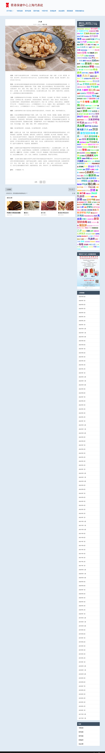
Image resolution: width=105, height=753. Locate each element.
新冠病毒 (93, 136)
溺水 (88, 87)
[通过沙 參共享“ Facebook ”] (40, 182)
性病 (85, 44)
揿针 (85, 202)
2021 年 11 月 (82, 525)
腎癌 (86, 166)
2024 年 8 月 (82, 393)
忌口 (87, 47)
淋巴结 (95, 207)
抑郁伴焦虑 (89, 81)
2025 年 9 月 (82, 340)
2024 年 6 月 (82, 401)
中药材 (96, 236)
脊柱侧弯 (94, 28)
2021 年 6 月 (82, 545)
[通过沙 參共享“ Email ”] (44, 182)
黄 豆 (86, 163)
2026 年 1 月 (82, 324)
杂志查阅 (61, 11)
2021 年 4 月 (82, 553)
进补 (96, 53)
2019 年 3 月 (82, 654)
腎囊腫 (84, 158)
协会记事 (81, 744)
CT (88, 98)
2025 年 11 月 (82, 332)
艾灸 (97, 31)
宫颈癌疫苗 (95, 228)
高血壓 (81, 125)
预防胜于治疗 (92, 144)
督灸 (82, 176)
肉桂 (89, 202)
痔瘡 (78, 102)
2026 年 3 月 (82, 316)
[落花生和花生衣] (66, 205)
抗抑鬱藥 (82, 156)
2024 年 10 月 (82, 385)
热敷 (88, 231)
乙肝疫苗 (89, 210)
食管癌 (94, 111)
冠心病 (92, 89)
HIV (92, 45)
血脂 (86, 175)
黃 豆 (95, 147)
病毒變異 (79, 169)
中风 (96, 166)
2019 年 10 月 (82, 626)
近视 (84, 52)
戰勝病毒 (93, 153)
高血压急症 (82, 81)
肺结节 (80, 116)
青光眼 (81, 70)
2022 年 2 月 (82, 513)
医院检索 (70, 11)
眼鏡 (87, 142)
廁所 (91, 70)
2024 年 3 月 (82, 413)
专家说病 (20, 11)
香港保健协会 (79, 11)
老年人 (84, 108)
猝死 (89, 222)
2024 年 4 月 (82, 409)
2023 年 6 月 (82, 449)
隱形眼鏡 (92, 98)
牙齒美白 (91, 73)
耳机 (86, 228)
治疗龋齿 (94, 202)
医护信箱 (36, 11)
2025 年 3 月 (82, 365)
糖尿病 (92, 175)
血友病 (82, 153)
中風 (95, 122)
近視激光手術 (88, 78)
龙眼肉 (84, 39)
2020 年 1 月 (82, 614)
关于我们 (9, 11)
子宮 (93, 64)
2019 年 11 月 (82, 622)
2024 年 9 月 (82, 389)
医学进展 (28, 11)
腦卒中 (94, 204)
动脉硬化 (83, 93)
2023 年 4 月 (82, 457)
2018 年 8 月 (82, 682)
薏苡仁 (26, 213)
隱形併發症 (83, 87)
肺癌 (85, 111)
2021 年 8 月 (82, 537)
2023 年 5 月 (82, 453)
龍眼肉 (92, 76)
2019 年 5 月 (82, 646)
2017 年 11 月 (82, 718)
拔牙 (90, 47)
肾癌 (97, 113)
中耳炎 (80, 122)
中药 (90, 244)
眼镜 (95, 197)
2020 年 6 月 (82, 593)
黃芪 (86, 123)
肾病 (84, 149)
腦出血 (86, 247)
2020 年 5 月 (82, 597)
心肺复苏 (81, 233)
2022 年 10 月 (82, 481)
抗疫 (95, 216)
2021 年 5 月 (82, 549)
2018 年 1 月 (82, 710)
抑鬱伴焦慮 (88, 106)
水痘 (79, 50)
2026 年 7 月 (82, 300)
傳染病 (84, 231)
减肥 (91, 231)
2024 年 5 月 (82, 405)
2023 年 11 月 (82, 429)
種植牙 (79, 239)
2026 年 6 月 (82, 304)
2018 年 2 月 (82, 706)
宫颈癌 (86, 244)
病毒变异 (96, 231)
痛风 (86, 136)
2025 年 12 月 (82, 328)
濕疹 (86, 186)
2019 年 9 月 (82, 630)
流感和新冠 (81, 96)
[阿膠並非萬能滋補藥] (14, 205)
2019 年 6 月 (82, 642)
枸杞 (78, 176)
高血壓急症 (95, 126)
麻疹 (95, 76)
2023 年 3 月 (82, 461)
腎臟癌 (89, 108)
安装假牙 (79, 147)
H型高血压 (87, 29)
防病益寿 (53, 11)
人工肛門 (94, 106)
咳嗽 (18, 152)
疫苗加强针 (88, 96)
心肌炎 (86, 56)
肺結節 (94, 193)
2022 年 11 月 (82, 477)
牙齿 (78, 33)
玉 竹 (86, 239)
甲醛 (93, 199)
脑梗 (95, 181)
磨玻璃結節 (82, 142)
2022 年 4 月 (82, 505)
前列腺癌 (94, 36)
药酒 (92, 39)
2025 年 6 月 (82, 353)
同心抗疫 (84, 144)
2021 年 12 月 (82, 521)
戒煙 (96, 42)
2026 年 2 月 (82, 320)
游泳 (93, 47)
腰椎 (84, 61)
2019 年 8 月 (82, 634)
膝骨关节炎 (86, 190)
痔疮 (91, 158)
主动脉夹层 (92, 31)
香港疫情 (87, 70)
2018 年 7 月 (82, 686)
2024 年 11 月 (82, 381)
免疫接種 (87, 241)
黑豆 (82, 228)
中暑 (82, 101)
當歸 (96, 239)
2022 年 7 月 (82, 493)
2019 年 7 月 (82, 638)
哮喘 (91, 66)
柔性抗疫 (93, 33)
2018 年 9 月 (82, 678)
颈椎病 (86, 116)
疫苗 (82, 136)
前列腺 (91, 49)
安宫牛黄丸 (85, 73)
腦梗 (84, 169)
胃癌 (79, 38)
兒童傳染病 (84, 66)
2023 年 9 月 (82, 437)
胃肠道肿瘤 (80, 29)
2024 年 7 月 (82, 397)
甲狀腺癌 (93, 142)
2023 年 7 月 (82, 445)
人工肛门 (91, 236)
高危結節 (88, 234)
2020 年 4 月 (82, 601)
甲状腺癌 (95, 86)
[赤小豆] (48, 205)
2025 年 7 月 (82, 348)
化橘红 (92, 169)
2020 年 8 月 (82, 585)
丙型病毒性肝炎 (88, 216)
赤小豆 (43, 213)
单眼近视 (88, 61)
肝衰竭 (81, 167)
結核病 (93, 84)
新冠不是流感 (83, 114)
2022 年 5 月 (82, 501)
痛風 (84, 139)
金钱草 (88, 39)
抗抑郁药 (81, 202)
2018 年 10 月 (82, 674)
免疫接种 (94, 222)
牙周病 (86, 84)
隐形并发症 (80, 120)
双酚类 (92, 53)
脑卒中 (94, 108)
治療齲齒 (87, 153)
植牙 (80, 139)
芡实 (89, 228)
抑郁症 (84, 180)
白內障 (80, 55)
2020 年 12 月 (82, 569)
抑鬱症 (84, 219)
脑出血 (93, 213)
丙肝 (88, 212)
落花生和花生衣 (63, 213)
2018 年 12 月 (82, 666)
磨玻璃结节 (84, 236)
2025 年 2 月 (82, 369)
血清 (90, 130)
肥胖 (82, 44)
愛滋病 (88, 63)
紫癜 (82, 241)
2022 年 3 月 (82, 509)
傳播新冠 (85, 147)
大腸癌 (85, 89)
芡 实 (90, 163)
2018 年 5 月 (82, 694)
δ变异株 (90, 247)
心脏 (97, 98)
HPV (96, 39)
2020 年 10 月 (82, 577)
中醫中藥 (44, 24)
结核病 (90, 93)
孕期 (88, 158)
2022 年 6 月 (82, 497)
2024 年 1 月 (82, 421)
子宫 (88, 53)
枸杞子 (79, 111)
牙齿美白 (86, 36)
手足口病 (84, 178)
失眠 (82, 36)
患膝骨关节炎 (83, 31)
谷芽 (93, 161)
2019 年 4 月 (82, 650)
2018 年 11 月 (82, 670)
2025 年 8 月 (82, 344)
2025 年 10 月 (82, 336)
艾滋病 (86, 33)
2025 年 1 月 (82, 373)
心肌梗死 (89, 155)
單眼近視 (93, 150)
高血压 (86, 75)
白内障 (83, 41)
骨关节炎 (92, 114)
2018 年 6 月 (82, 690)
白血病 (82, 47)
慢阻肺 (83, 225)
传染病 (84, 200)
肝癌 (92, 190)
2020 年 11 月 (82, 573)
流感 (94, 60)
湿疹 (88, 169)
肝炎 (79, 89)
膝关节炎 (88, 126)
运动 (89, 199)
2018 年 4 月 (82, 698)
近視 (89, 181)
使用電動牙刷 (91, 42)
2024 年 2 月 (82, 417)
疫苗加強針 (84, 50)
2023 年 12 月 (82, 425)
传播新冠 (81, 172)
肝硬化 (90, 207)
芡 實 (85, 161)
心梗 (82, 207)
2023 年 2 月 (82, 465)
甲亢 (93, 58)
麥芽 (98, 108)
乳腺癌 (80, 196)
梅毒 (87, 101)
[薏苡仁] (31, 205)
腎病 (94, 95)
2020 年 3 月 (82, 605)
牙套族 (90, 58)
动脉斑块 (92, 178)
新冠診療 (95, 158)
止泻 (82, 247)
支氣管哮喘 (93, 119)
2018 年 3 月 (82, 702)
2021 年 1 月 (82, 565)
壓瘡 (78, 45)
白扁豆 (97, 93)
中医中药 (45, 11)
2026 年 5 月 (82, 308)
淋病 (80, 60)
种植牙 (86, 120)
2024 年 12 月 (82, 377)
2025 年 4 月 (82, 361)
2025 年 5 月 (82, 357)
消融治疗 (88, 193)
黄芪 (89, 45)
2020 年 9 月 (82, 581)
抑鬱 (85, 207)
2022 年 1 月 (82, 517)
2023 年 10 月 (82, 433)
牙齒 (91, 102)
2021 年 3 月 (82, 557)
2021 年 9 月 (82, 533)
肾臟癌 (98, 47)
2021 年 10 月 (82, 529)
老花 (93, 78)
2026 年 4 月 (82, 312)
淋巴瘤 (82, 193)
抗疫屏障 (88, 196)
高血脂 (91, 147)
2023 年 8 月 (82, 441)
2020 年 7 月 (82, 590)
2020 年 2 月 (82, 610)
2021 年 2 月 (82, 561)
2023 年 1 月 (82, 469)
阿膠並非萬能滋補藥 (14, 213)
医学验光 (96, 172)
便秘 (82, 105)
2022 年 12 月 (82, 473)
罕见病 (85, 184)
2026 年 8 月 (82, 296)
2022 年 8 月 (82, 489)
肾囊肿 (93, 234)
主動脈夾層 (90, 219)
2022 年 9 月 (82, 485)
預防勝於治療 (87, 204)
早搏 (94, 247)
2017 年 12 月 (82, 714)
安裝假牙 (92, 241)
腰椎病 (90, 123)
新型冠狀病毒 (88, 133)
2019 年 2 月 (82, 658)
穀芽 (92, 197)
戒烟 (88, 150)
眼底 (95, 210)
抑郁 (90, 111)
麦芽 (97, 144)
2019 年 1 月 (82, 662)
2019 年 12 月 (82, 618)
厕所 (82, 239)
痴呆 (82, 33)
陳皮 (95, 45)
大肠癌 (80, 160)
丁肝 (82, 78)
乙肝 (79, 230)
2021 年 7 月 (82, 541)
